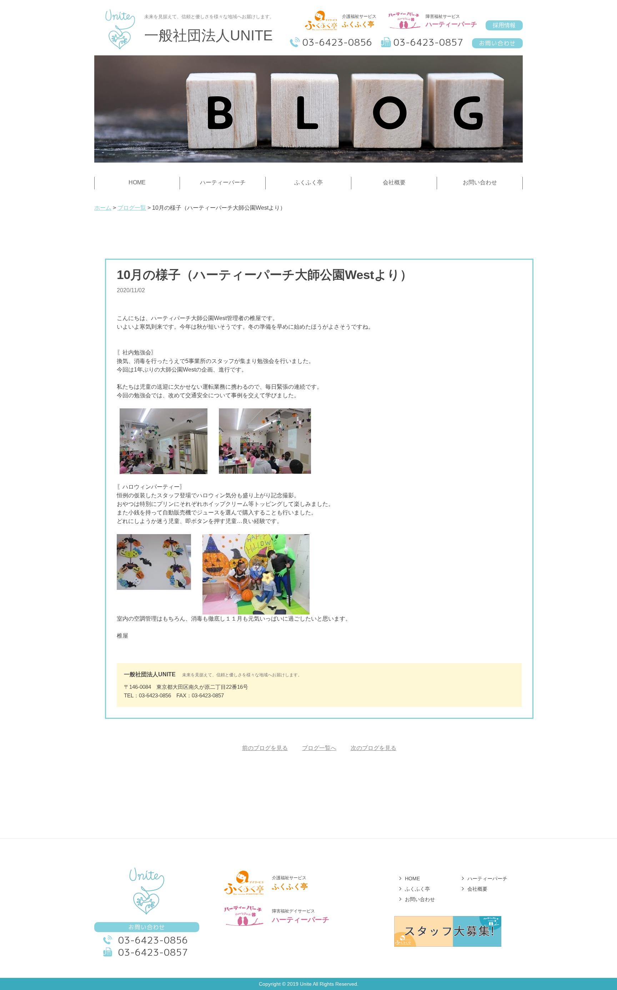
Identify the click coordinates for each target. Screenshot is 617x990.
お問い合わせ (497, 43)
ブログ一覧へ (319, 748)
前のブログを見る (265, 748)
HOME (412, 878)
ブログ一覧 (131, 208)
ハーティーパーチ (487, 878)
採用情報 (504, 25)
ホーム (102, 208)
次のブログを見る (373, 748)
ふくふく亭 (417, 889)
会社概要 (477, 889)
